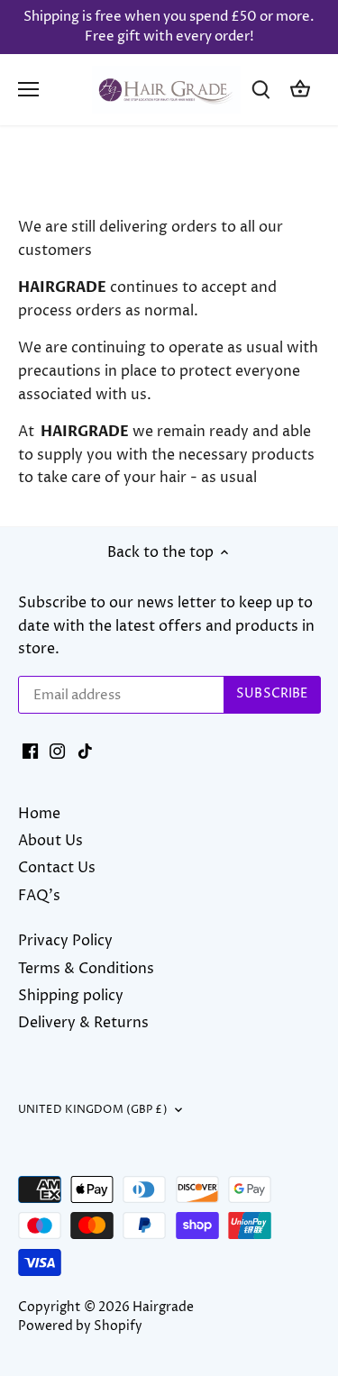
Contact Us (57, 868)
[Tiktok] (85, 750)
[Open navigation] (28, 89)
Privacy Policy (65, 941)
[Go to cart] (300, 89)
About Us (50, 841)
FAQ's (39, 896)
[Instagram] (57, 750)
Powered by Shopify (80, 1326)
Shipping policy (70, 996)
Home (39, 814)
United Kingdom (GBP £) (93, 1110)
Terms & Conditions (86, 969)
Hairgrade (163, 1308)
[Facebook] (30, 750)
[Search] (260, 89)
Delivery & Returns (83, 1023)
